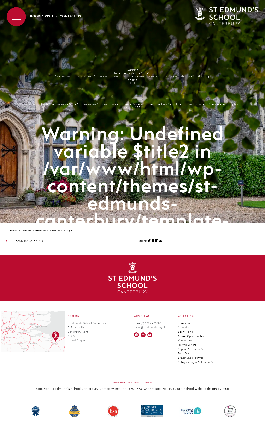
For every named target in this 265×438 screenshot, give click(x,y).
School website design (200, 389)
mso (226, 389)
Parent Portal (186, 323)
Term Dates (185, 353)
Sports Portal (186, 332)
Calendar (26, 231)
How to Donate (187, 345)
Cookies (148, 382)
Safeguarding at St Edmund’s (195, 362)
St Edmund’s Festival (190, 358)
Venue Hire (185, 340)
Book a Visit (41, 16)
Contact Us (70, 16)
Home (13, 231)
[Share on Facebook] (153, 240)
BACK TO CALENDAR (29, 241)
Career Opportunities (191, 336)
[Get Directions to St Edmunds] (33, 351)
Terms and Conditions (125, 382)
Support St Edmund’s (190, 349)
